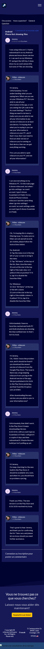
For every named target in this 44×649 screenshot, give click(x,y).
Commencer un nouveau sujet (27, 30)
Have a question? (20, 21)
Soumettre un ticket (22, 615)
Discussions (6, 21)
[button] (39, 4)
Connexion (10, 553)
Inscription (23, 553)
